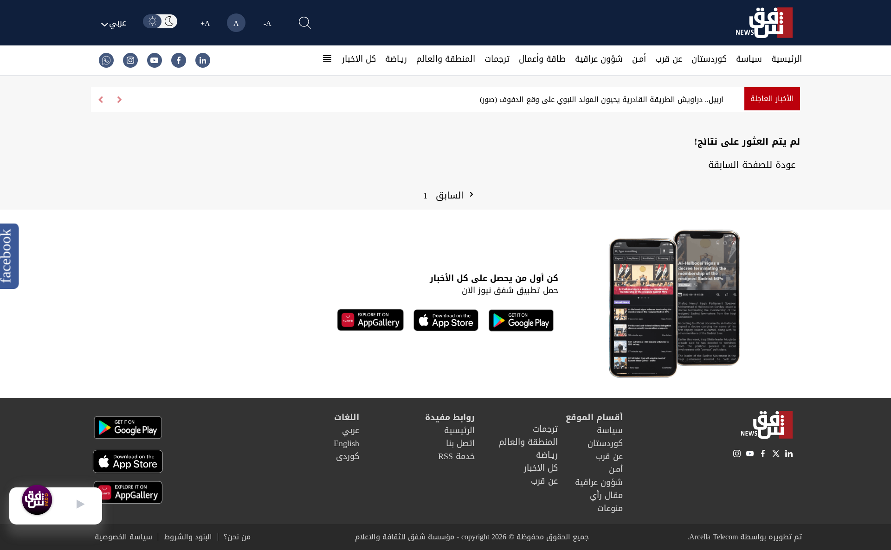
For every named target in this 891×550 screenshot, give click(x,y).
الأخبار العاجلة (772, 98)
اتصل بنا (460, 443)
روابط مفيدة (450, 417)
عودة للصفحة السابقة (751, 164)
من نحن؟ (237, 537)
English (346, 443)
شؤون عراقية (599, 59)
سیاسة (749, 59)
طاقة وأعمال (542, 59)
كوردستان (709, 59)
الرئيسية (786, 59)
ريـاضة (396, 59)
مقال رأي (606, 495)
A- (267, 23)
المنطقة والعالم (445, 59)
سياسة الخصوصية (123, 537)
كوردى (347, 456)
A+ (205, 23)
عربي (350, 430)
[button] (100, 99)
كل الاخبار (359, 59)
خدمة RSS (456, 456)
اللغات (346, 417)
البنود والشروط (188, 537)
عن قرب (668, 59)
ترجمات (497, 59)
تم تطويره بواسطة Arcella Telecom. (744, 537)
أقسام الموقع (594, 417)
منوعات (610, 508)
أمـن (639, 59)
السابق (451, 195)
